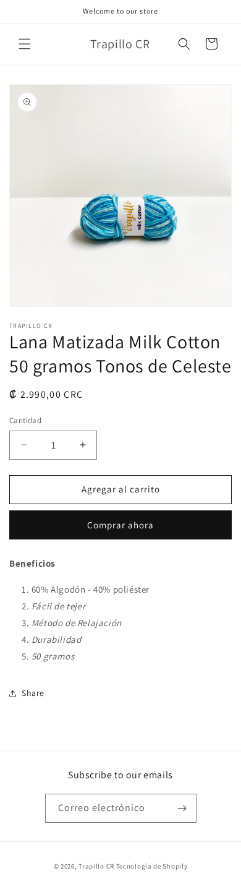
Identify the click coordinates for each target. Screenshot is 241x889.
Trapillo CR (96, 866)
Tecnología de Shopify (152, 866)
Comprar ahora (120, 525)
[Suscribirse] (182, 808)
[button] (24, 44)
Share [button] (33, 692)
